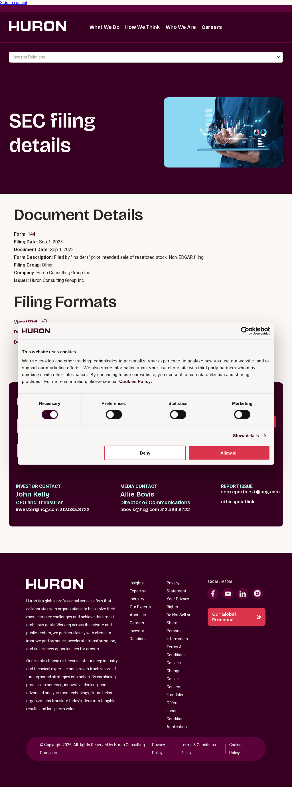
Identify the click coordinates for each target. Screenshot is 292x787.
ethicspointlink (237, 502)
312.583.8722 (75, 509)
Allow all (229, 452)
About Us (138, 615)
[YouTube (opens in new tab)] (228, 593)
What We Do (104, 27)
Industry (137, 599)
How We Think (142, 27)
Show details (246, 435)
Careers (212, 27)
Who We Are (181, 27)
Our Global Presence (224, 617)
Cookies (174, 663)
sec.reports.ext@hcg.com (250, 492)
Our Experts (140, 607)
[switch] (114, 414)
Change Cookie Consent (174, 679)
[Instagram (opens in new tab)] (257, 593)
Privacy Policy (158, 748)
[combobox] (146, 57)
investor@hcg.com (37, 509)
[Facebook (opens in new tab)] (213, 593)
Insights (137, 583)
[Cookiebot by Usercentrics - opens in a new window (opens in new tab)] (245, 331)
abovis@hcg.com (139, 509)
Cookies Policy (135, 381)
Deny (145, 452)
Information (177, 639)
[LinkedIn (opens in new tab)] (242, 593)
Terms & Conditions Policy (198, 748)
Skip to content (13, 2)
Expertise (138, 591)
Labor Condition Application (177, 719)
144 (31, 234)
